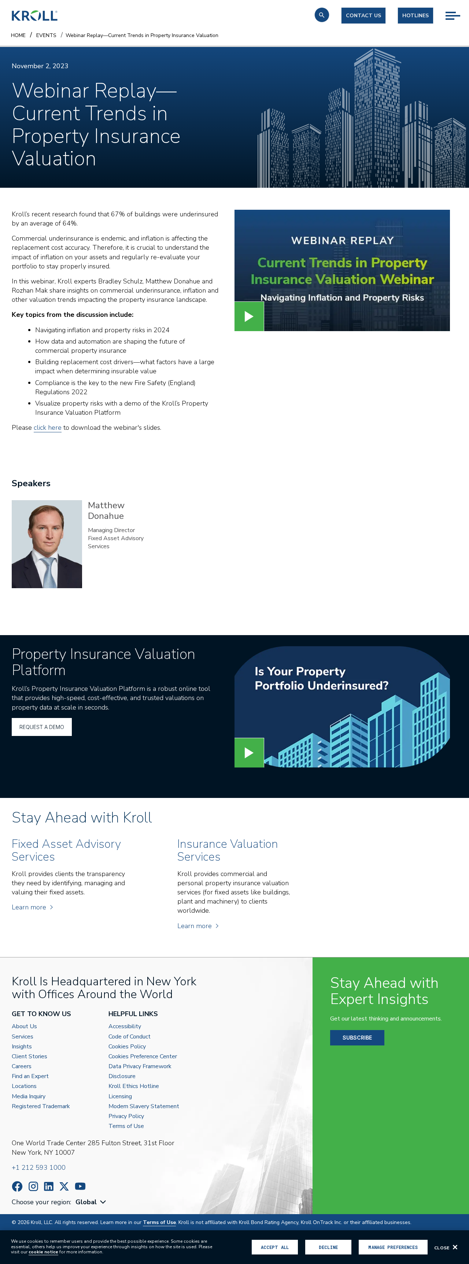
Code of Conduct (129, 1036)
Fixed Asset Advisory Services (116, 542)
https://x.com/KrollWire (64, 1186)
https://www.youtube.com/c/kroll (80, 1186)
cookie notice (43, 1252)
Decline (328, 1247)
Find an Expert (30, 1076)
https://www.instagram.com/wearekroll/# (33, 1186)
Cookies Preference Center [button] (142, 1056)
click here (48, 427)
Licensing (120, 1096)
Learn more (29, 907)
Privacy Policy (126, 1116)
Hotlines (415, 15)
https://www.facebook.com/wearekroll (17, 1186)
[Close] (455, 1247)
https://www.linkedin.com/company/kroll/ (48, 1186)
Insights (22, 1046)
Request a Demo (41, 727)
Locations (24, 1086)
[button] (321, 14)
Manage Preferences (393, 1247)
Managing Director (111, 530)
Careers (22, 1066)
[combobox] (91, 1202)
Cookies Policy (127, 1046)
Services (22, 1036)
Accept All (275, 1247)
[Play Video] (249, 316)
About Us (24, 1026)
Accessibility (124, 1026)
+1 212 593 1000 (39, 1167)
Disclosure (122, 1076)
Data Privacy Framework (139, 1066)
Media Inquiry (28, 1096)
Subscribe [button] (357, 1037)
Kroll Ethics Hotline (133, 1086)
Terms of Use (126, 1126)
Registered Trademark (41, 1106)
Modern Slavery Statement (143, 1106)
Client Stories (29, 1056)
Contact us (363, 15)
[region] (234, 1247)
